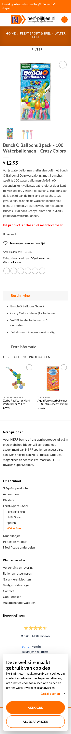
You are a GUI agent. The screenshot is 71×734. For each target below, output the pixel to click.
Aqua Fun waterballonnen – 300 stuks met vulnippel (52, 402)
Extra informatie (23, 347)
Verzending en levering (18, 567)
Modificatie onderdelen (19, 547)
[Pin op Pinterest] (35, 271)
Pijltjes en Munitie (15, 541)
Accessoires (11, 494)
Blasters (8, 500)
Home (11, 33)
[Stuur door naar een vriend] (28, 271)
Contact (8, 591)
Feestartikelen (16, 511)
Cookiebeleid (12, 596)
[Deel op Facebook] (13, 271)
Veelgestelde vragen (16, 585)
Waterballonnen (12, 262)
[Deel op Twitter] (21, 271)
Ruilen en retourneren (17, 573)
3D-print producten (16, 488)
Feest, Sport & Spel (35, 33)
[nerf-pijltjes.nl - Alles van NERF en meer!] (34, 19)
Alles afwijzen (35, 721)
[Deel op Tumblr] (42, 271)
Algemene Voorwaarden (19, 602)
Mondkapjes (11, 535)
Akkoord (35, 707)
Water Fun (44, 258)
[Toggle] (7, 295)
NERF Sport (14, 517)
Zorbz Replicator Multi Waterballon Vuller (16, 402)
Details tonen (50, 693)
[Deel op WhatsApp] (6, 271)
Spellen (11, 522)
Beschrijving (20, 295)
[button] (5, 19)
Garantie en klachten (17, 579)
